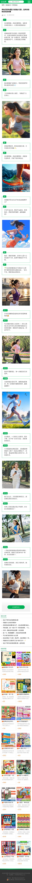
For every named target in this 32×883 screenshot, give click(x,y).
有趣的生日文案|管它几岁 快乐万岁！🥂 (14, 640)
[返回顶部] (28, 793)
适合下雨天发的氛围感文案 (10, 620)
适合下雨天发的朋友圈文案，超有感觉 (14, 643)
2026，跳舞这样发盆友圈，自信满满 (13, 630)
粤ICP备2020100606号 (18, 878)
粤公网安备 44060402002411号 (16, 879)
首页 (3, 5)
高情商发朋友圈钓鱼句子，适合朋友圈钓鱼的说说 (16, 625)
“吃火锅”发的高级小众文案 (10, 635)
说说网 (3, 2)
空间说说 (14, 5)
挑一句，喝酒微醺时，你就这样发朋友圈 (14, 633)
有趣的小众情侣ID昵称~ (10, 622)
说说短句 (8, 5)
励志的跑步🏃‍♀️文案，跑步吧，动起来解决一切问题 (16, 638)
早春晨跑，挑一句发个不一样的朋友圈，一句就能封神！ (16, 627)
